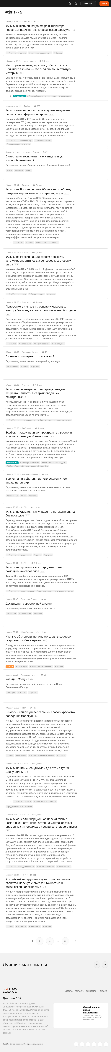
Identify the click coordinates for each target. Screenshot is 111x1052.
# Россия (22, 692)
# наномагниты (63, 867)
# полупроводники (43, 140)
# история (11, 692)
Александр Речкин (31, 152)
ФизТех (27, 21)
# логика (24, 366)
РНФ (24, 875)
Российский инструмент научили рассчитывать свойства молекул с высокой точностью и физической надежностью (38, 883)
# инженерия (21, 667)
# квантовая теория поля (40, 53)
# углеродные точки (64, 591)
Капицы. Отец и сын (19, 679)
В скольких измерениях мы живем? (30, 356)
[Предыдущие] (97, 964)
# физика (58, 53)
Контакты (79, 991)
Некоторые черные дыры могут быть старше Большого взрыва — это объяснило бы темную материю (38, 69)
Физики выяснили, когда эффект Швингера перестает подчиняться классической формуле (40, 27)
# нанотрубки (58, 344)
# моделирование (41, 344)
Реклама (103, 991)
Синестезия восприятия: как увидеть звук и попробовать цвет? (34, 158)
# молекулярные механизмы (41, 755)
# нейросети (34, 926)
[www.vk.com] (82, 1044)
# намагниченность (45, 867)
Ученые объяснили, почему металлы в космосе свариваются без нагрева (38, 638)
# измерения (12, 366)
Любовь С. (26, 428)
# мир (23, 496)
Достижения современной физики (29, 603)
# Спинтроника (45, 420)
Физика (10, 667)
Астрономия (19, 96)
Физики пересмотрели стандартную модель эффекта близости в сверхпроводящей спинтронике (35, 393)
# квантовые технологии (45, 801)
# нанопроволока (26, 591)
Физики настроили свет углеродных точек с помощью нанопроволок (35, 569)
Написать (88, 4)
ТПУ (24, 708)
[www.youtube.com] (88, 1044)
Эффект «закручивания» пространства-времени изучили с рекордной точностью (39, 434)
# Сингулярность (36, 294)
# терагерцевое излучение (18, 144)
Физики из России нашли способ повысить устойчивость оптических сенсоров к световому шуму (38, 260)
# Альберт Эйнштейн (29, 463)
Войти (104, 3)
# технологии (25, 613)
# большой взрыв (35, 96)
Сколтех (25, 185)
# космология (65, 96)
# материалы (25, 344)
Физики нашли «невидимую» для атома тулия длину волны (37, 769)
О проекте (91, 991)
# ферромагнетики (62, 420)
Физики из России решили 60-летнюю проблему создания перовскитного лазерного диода (38, 191)
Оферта (69, 991)
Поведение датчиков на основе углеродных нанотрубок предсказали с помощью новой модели (41, 310)
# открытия (11, 613)
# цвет (28, 170)
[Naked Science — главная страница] (16, 3)
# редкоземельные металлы (19, 806)
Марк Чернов (29, 61)
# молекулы (21, 755)
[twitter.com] (76, 1044)
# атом (28, 801)
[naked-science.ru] (106, 1044)
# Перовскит (41, 242)
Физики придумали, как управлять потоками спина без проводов (40, 513)
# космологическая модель (54, 463)
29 (65, 941)
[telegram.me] (100, 1044)
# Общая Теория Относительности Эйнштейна (27, 466)
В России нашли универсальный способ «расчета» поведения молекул (40, 714)
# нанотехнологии (45, 591)
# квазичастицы (25, 140)
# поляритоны (24, 555)
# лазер (29, 242)
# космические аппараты (41, 667)
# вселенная (50, 96)
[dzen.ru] (94, 1044)
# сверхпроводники (26, 420)
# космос (59, 667)
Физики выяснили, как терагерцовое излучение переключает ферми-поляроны (38, 112)
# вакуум (22, 53)
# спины (37, 555)
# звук (9, 170)
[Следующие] (105, 964)
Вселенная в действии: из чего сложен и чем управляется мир (36, 480)
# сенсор (22, 294)
